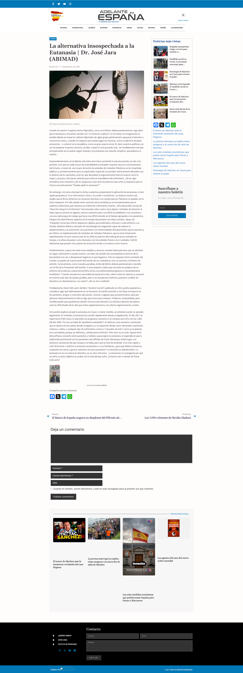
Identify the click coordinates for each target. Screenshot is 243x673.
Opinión (163, 28)
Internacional (77, 28)
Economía (103, 28)
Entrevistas (117, 28)
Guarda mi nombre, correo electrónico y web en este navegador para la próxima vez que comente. (103, 489)
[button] (183, 15)
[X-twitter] (65, 650)
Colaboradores (177, 28)
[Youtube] (64, 3)
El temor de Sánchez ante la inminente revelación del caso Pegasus (168, 133)
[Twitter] (58, 3)
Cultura (140, 28)
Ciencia (129, 28)
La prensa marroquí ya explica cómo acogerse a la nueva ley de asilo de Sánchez (171, 144)
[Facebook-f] (53, 3)
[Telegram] (75, 650)
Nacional (63, 28)
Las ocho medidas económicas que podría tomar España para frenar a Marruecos (171, 155)
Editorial (151, 28)
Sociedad (91, 28)
